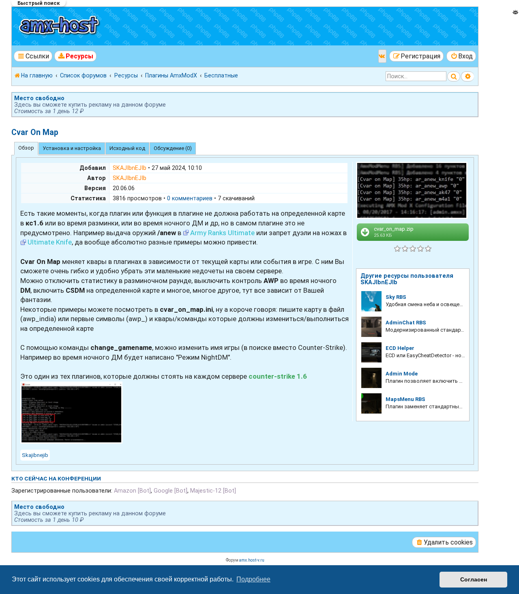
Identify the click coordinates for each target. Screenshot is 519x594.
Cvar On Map (34, 132)
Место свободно (39, 98)
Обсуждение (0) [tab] (173, 148)
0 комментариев (189, 198)
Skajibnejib (35, 455)
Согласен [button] (473, 579)
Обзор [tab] (26, 148)
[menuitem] (75, 56)
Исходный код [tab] (127, 148)
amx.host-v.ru (251, 560)
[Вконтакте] (382, 56)
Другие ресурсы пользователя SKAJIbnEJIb (406, 278)
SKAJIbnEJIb (129, 168)
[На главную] (60, 26)
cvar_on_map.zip (394, 232)
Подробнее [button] (253, 579)
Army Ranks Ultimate (222, 233)
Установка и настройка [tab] (72, 148)
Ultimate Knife (50, 242)
